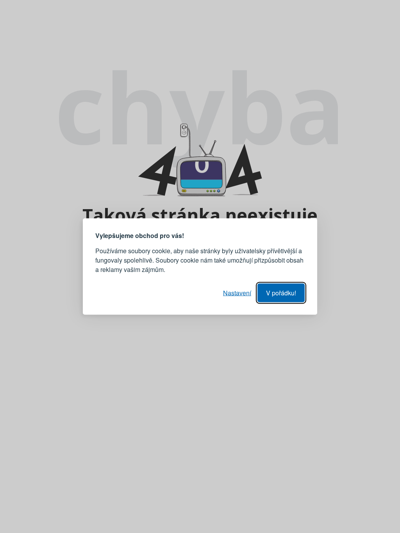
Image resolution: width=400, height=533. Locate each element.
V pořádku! (281, 292)
